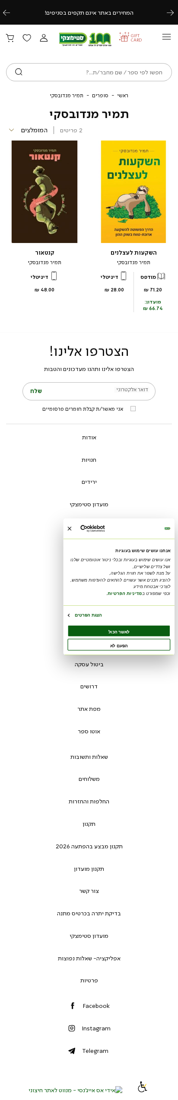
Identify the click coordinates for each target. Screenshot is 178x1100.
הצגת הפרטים (88, 615)
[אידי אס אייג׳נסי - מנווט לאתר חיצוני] (75, 1090)
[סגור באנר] (69, 528)
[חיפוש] (19, 72)
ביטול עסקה (89, 664)
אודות (89, 437)
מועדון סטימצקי (89, 504)
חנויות (89, 460)
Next (175, 12)
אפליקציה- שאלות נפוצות (89, 958)
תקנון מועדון (89, 869)
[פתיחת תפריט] (166, 39)
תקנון (89, 824)
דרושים (89, 686)
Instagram (96, 1028)
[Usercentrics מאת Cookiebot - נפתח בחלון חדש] (103, 528)
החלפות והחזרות (89, 801)
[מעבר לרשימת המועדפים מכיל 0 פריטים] (27, 38)
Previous (11, 12)
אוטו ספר (89, 731)
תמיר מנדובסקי (133, 262)
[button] (44, 38)
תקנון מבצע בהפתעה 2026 (89, 846)
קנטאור (44, 253)
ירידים (89, 482)
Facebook (96, 1006)
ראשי (122, 95)
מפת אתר (89, 709)
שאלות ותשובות (89, 757)
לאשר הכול (119, 632)
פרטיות (89, 980)
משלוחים (89, 779)
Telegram (95, 1051)
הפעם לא (119, 645)
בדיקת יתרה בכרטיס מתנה (89, 913)
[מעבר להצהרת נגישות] (142, 1090)
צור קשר (89, 891)
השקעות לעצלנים (134, 253)
